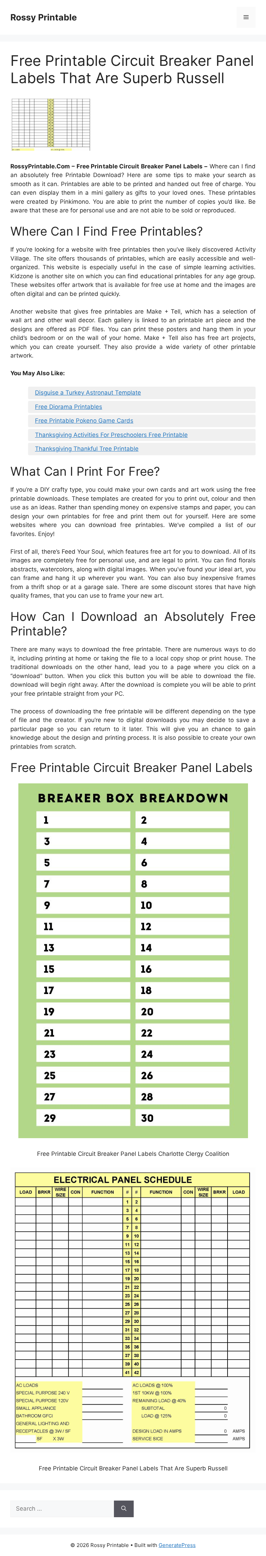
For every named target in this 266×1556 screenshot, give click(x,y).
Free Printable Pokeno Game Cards (84, 420)
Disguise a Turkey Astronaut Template (88, 392)
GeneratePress (177, 1545)
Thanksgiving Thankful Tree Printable (87, 448)
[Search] (124, 1509)
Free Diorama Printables (68, 406)
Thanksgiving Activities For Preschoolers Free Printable (111, 434)
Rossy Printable (43, 17)
